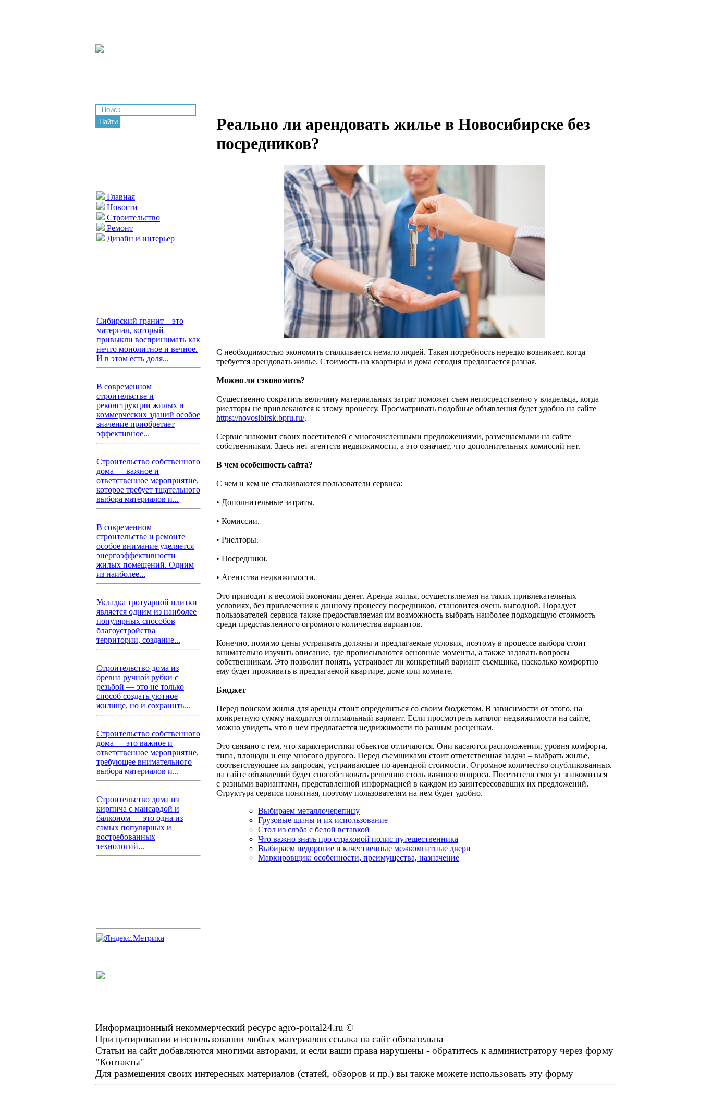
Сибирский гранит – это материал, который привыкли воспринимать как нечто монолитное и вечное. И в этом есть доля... (148, 339)
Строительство (132, 217)
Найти (108, 122)
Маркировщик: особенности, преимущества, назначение (358, 857)
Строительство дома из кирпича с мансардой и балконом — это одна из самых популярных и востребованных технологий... (139, 823)
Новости (121, 207)
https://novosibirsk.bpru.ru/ (260, 417)
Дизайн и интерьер (140, 238)
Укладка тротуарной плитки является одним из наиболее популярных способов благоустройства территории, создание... (146, 621)
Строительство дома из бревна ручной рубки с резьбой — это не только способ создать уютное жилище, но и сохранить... (143, 686)
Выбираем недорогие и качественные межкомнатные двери (364, 848)
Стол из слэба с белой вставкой (314, 829)
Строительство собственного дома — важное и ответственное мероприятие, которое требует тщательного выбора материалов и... (148, 480)
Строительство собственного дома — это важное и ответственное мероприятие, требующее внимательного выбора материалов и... (148, 752)
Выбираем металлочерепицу (309, 810)
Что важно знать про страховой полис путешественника (358, 838)
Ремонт (119, 228)
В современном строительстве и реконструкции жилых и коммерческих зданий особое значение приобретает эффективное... (148, 410)
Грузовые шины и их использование (323, 820)
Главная (120, 196)
